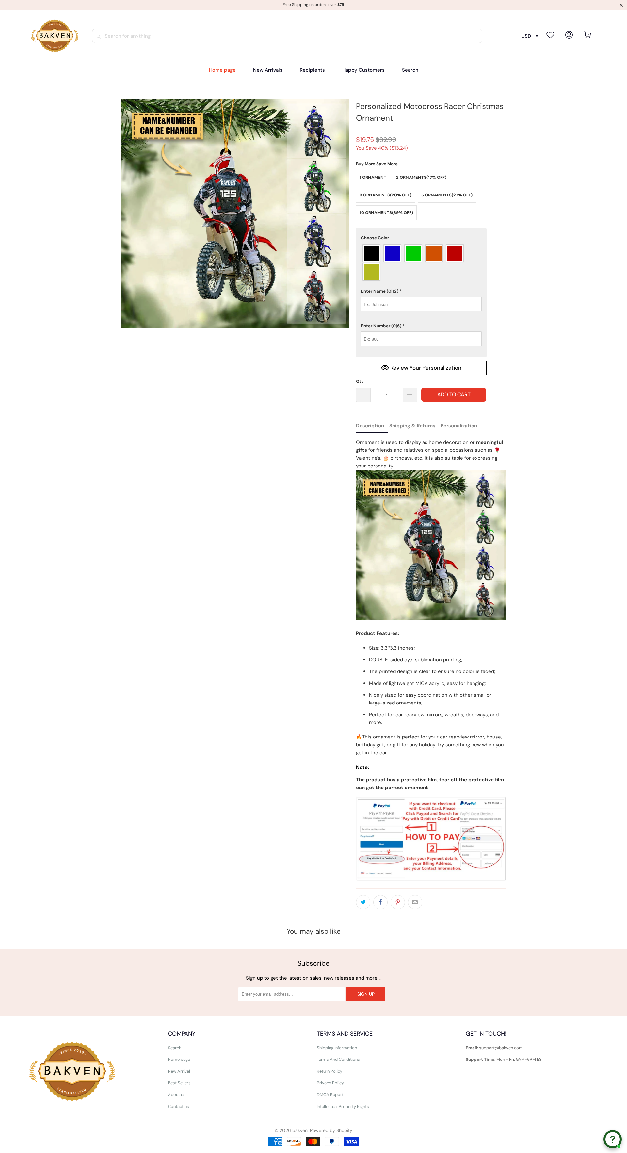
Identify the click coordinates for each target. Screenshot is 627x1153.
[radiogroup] (421, 262)
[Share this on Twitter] (363, 902)
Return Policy (329, 1071)
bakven (300, 1130)
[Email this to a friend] (415, 902)
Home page (179, 1059)
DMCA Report (330, 1094)
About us (176, 1094)
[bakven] (54, 36)
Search (174, 1048)
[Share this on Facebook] (380, 902)
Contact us (178, 1106)
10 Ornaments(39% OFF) (386, 212)
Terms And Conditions (338, 1059)
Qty (360, 381)
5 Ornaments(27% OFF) (447, 195)
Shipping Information (337, 1048)
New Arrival (179, 1071)
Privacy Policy (330, 1083)
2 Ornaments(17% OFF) (421, 177)
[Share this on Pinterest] (398, 902)
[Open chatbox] (612, 1139)
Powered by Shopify (331, 1130)
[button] (312, 70)
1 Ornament (373, 177)
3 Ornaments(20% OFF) (385, 195)
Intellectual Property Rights (343, 1106)
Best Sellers (179, 1083)
